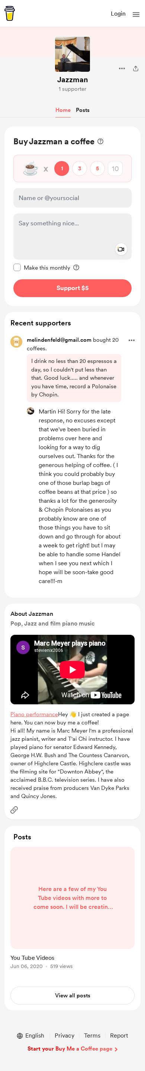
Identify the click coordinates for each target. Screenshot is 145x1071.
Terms (92, 1035)
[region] (72, 216)
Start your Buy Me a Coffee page (70, 1048)
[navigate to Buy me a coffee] (9, 13)
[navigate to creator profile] (72, 54)
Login (118, 13)
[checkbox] (41, 267)
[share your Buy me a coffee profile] (135, 68)
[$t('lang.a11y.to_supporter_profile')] (30, 410)
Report (119, 1035)
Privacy (64, 1035)
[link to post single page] (72, 909)
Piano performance (34, 714)
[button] (136, 14)
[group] (72, 912)
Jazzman (72, 79)
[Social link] (14, 810)
